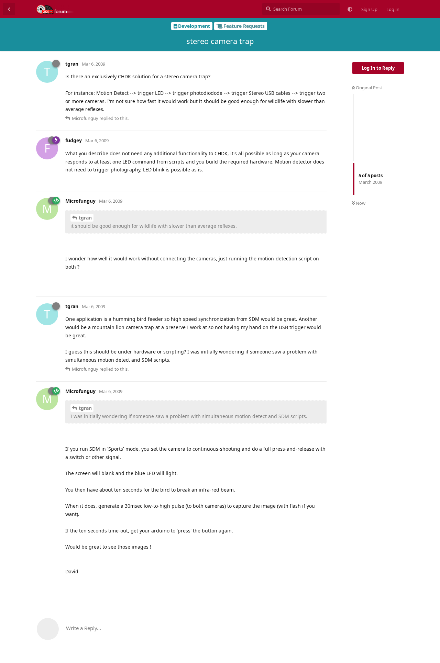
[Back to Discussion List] (9, 9)
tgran (85, 217)
